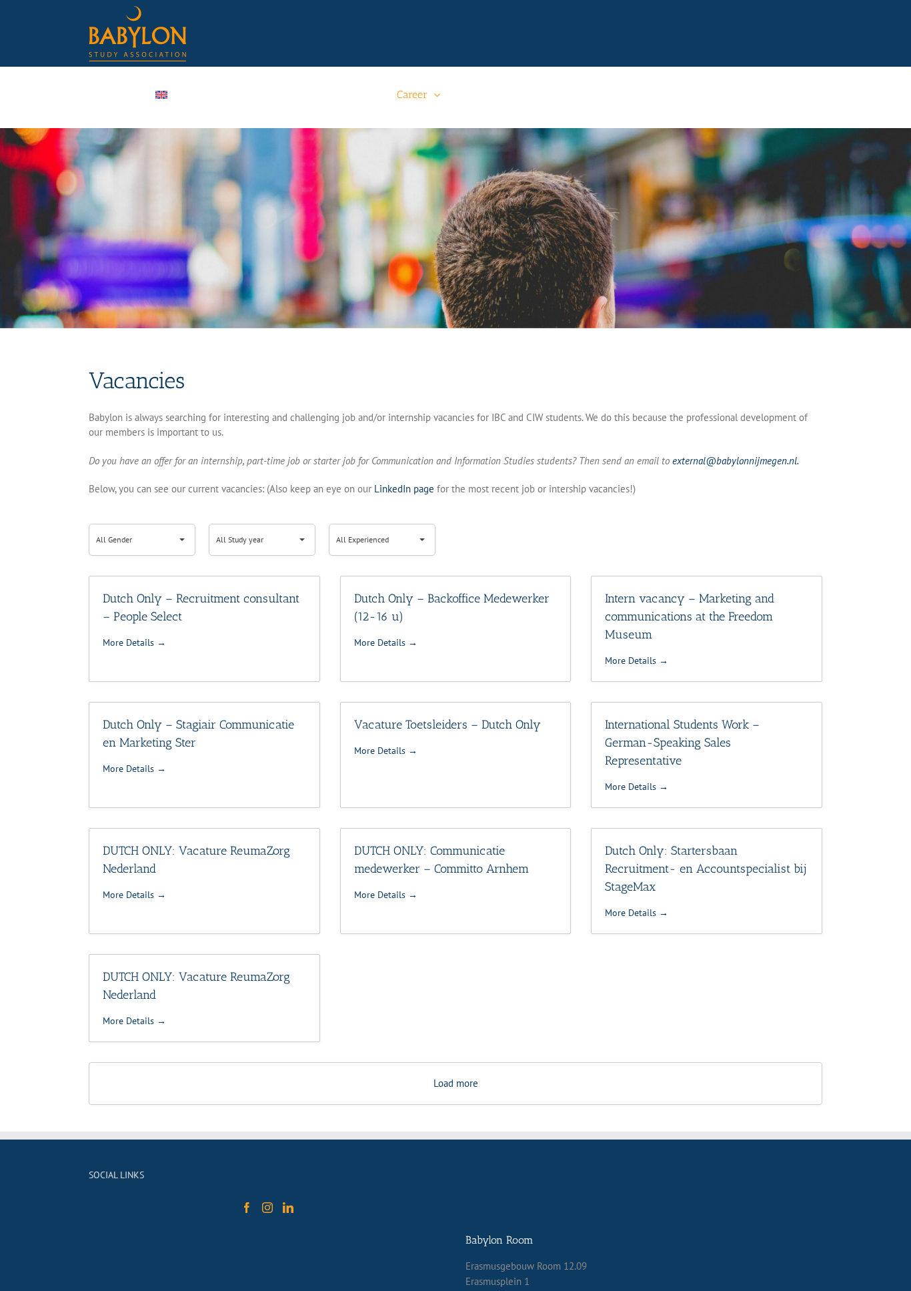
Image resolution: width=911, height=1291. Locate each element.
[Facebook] (246, 1207)
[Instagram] (267, 1207)
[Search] (745, 94)
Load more (455, 1083)
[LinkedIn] (288, 1207)
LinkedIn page (404, 488)
